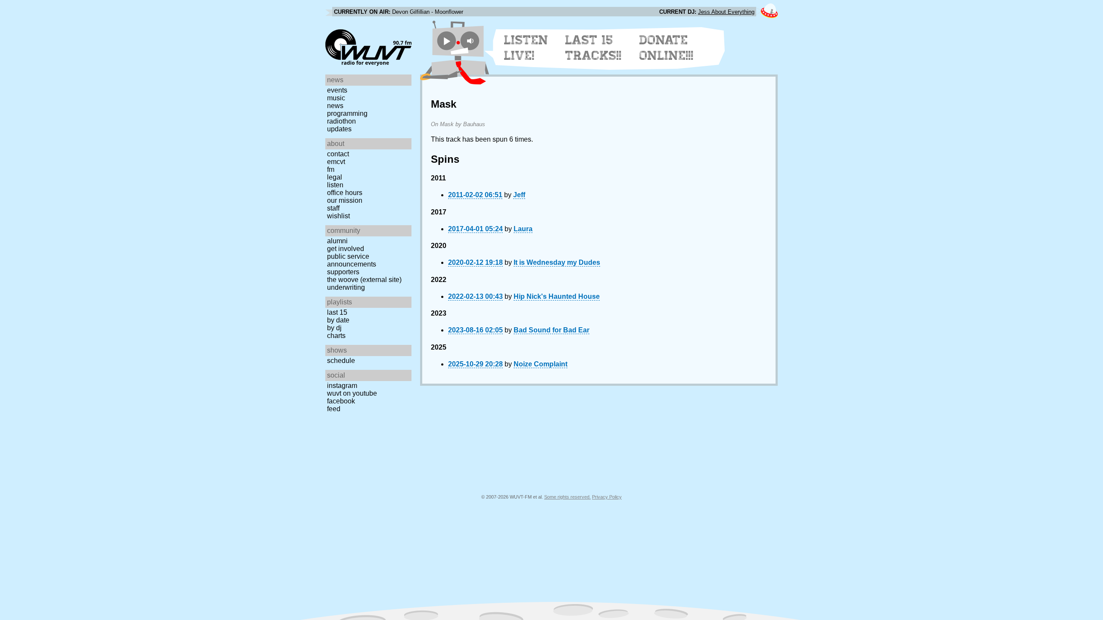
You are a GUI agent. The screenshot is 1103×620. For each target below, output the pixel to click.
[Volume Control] (471, 40)
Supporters (343, 272)
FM (330, 169)
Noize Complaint (540, 364)
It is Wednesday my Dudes (557, 262)
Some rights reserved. (567, 496)
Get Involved (345, 248)
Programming (347, 113)
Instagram (342, 385)
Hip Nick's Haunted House (557, 296)
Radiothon (341, 121)
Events (337, 90)
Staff (333, 208)
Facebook (341, 401)
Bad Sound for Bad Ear (551, 330)
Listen (335, 185)
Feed (333, 408)
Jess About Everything (726, 12)
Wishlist (338, 216)
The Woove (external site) (364, 279)
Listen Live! (526, 47)
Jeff (519, 194)
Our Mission (344, 200)
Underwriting (346, 287)
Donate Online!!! (666, 47)
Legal (334, 177)
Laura (523, 228)
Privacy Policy (607, 496)
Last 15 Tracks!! (593, 47)
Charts (336, 335)
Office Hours (344, 192)
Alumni (337, 241)
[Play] (446, 40)
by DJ (334, 328)
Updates (339, 129)
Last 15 (337, 312)
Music (336, 98)
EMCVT (336, 161)
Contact (338, 154)
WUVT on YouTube (352, 393)
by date (338, 320)
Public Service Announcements (351, 260)
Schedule (341, 360)
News (335, 105)
